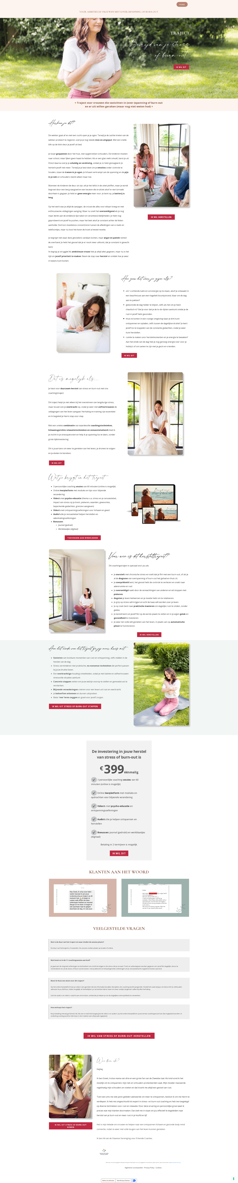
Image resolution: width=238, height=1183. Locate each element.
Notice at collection (108, 1180)
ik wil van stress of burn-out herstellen (119, 1035)
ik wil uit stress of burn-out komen (71, 1126)
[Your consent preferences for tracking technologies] (233, 1178)
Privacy (147, 1168)
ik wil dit (181, 67)
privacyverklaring (176, 1162)
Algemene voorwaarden (134, 1168)
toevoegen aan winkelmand (82, 538)
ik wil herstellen (161, 217)
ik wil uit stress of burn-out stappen (75, 706)
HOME (182, 4)
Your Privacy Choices (123, 1180)
